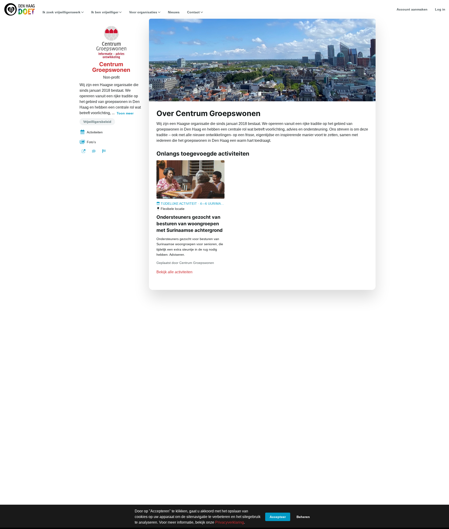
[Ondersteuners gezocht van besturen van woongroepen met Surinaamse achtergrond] (190, 179)
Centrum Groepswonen (111, 67)
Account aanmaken (412, 9)
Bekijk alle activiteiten (174, 272)
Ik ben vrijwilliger (104, 12)
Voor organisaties (143, 12)
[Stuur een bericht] (94, 151)
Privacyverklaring (229, 522)
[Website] (83, 151)
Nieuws (174, 12)
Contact (193, 12)
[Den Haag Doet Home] (19, 9)
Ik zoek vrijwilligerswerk (61, 12)
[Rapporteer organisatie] (104, 151)
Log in (440, 9)
